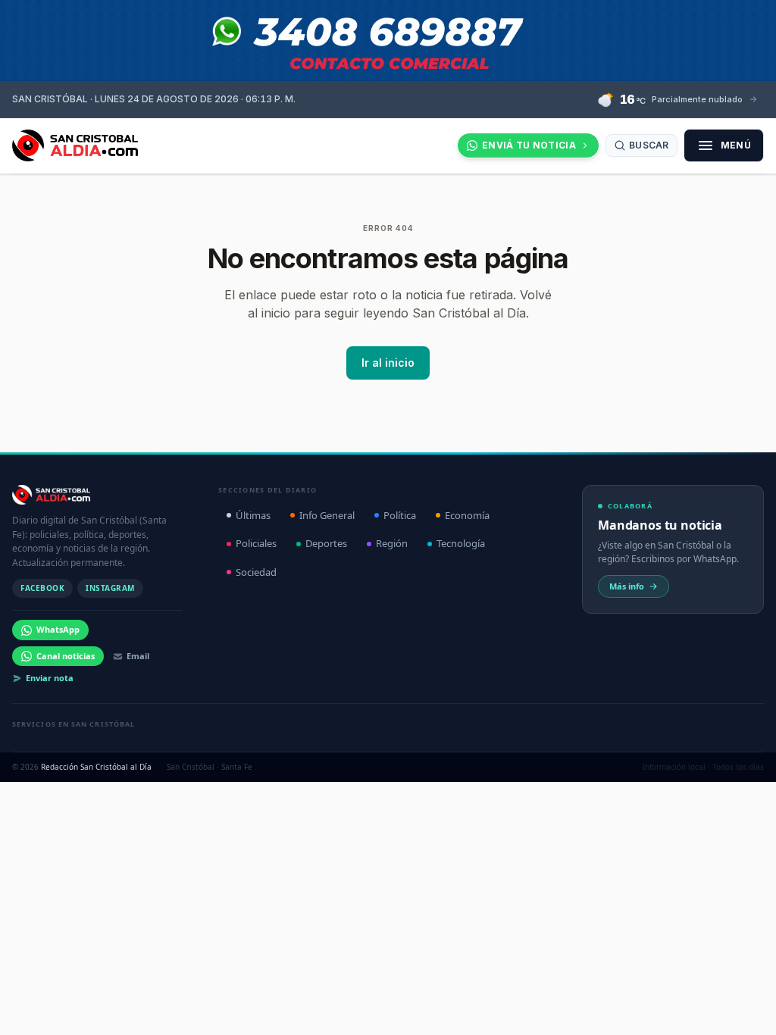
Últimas (253, 515)
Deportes (326, 543)
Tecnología (460, 543)
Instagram (110, 588)
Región (392, 543)
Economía (467, 515)
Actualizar (490, 1008)
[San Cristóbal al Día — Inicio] (75, 145)
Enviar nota (50, 677)
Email (138, 655)
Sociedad (256, 572)
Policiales (256, 543)
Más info (626, 586)
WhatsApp (58, 629)
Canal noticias (65, 655)
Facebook (42, 588)
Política (399, 515)
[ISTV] (388, 40)
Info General (327, 515)
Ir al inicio (388, 362)
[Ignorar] (539, 1008)
